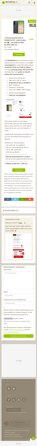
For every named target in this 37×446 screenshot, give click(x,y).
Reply (20, 223)
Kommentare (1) (10, 210)
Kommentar (8, 270)
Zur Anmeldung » (13, 410)
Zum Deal (19, 54)
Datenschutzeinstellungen (14, 437)
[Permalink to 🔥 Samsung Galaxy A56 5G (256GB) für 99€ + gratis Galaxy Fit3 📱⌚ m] (19, 27)
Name (6, 292)
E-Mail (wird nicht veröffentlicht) (15, 300)
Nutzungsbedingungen (12, 332)
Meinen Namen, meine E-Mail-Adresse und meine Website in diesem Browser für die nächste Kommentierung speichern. (18, 312)
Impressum (8, 430)
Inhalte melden (10, 432)
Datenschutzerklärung (16, 330)
